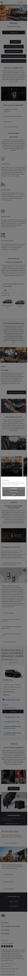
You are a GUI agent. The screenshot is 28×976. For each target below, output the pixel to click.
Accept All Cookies (13, 491)
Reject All (14, 494)
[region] (14, 488)
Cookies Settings (13, 488)
